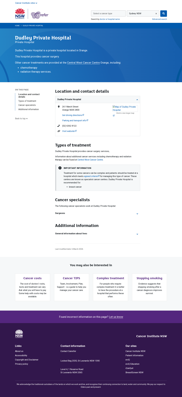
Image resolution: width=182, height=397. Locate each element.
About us (19, 351)
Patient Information (134, 355)
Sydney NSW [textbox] (135, 13)
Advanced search (159, 19)
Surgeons (60, 213)
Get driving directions (73, 115)
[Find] (163, 13)
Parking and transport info (75, 120)
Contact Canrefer (68, 351)
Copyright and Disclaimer (26, 359)
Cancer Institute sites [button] (25, 3)
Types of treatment (27, 101)
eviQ (128, 359)
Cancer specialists (27, 105)
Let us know (116, 316)
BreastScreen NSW (134, 372)
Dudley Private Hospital (69, 99)
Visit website (69, 131)
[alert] (97, 178)
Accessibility (21, 355)
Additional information (28, 109)
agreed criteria (91, 176)
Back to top (20, 118)
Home (17, 26)
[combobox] (108, 13)
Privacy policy (21, 364)
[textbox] (108, 14)
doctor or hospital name (110, 19)
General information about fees (71, 233)
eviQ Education (132, 364)
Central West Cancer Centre (83, 62)
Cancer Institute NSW (151, 336)
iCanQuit (129, 368)
